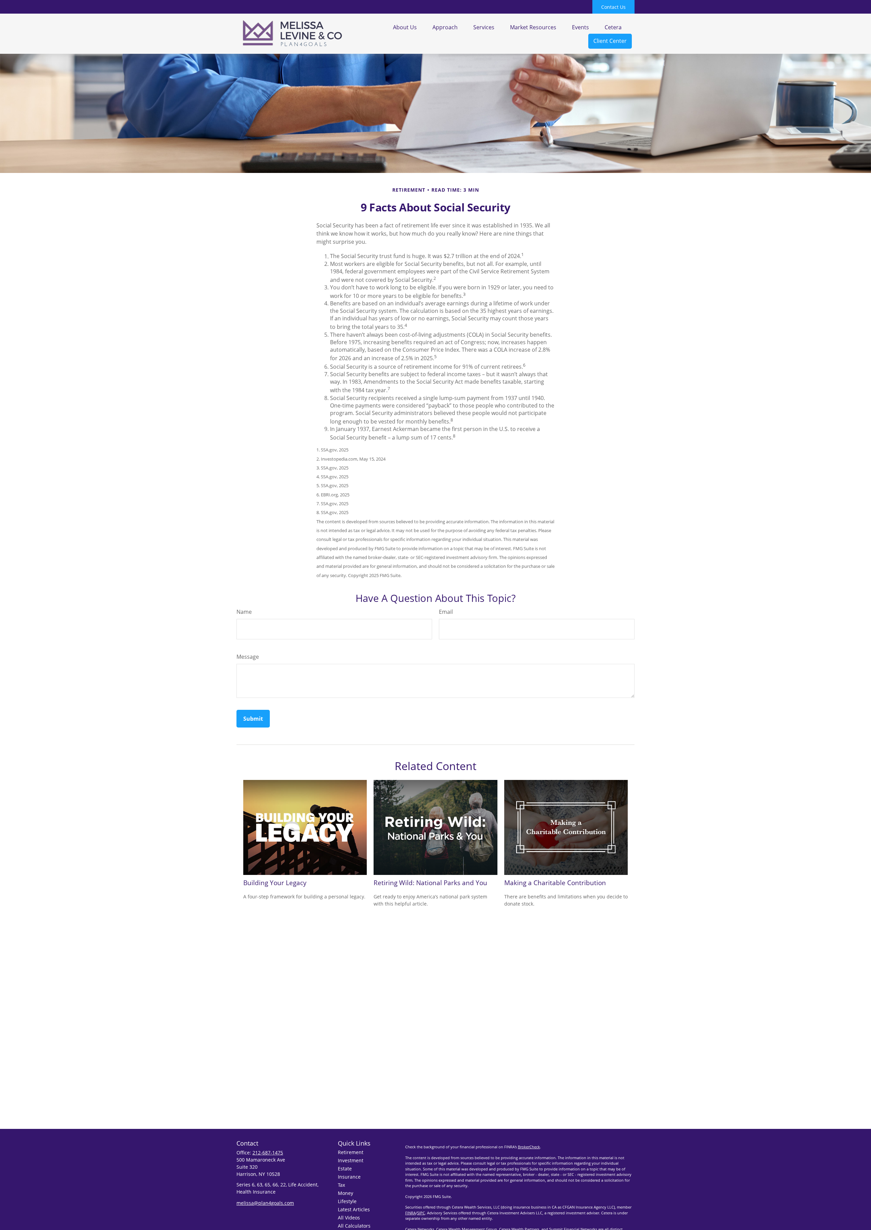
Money (345, 1193)
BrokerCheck (529, 1146)
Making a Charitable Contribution (555, 882)
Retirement (350, 1152)
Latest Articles (354, 1209)
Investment (350, 1160)
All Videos (349, 1217)
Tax (341, 1185)
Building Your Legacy (275, 882)
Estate (345, 1168)
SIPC (421, 1212)
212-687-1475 (267, 1152)
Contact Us (613, 7)
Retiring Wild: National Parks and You (430, 882)
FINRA (410, 1212)
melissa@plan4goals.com (265, 1203)
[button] (405, 27)
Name (244, 612)
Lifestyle (347, 1201)
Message (247, 656)
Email (446, 612)
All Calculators (354, 1226)
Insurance (349, 1176)
